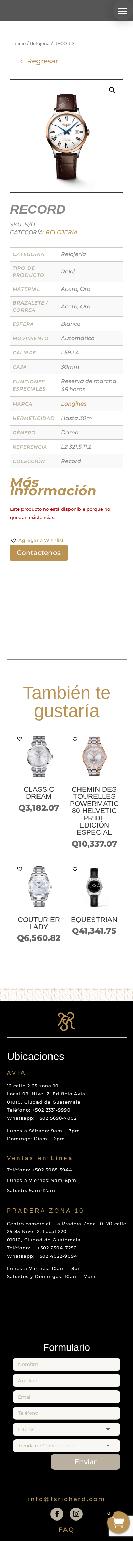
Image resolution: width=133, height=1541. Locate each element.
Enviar (86, 1462)
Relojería (40, 43)
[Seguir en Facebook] (56, 1514)
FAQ (67, 1529)
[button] (123, 10)
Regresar (42, 61)
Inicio (19, 43)
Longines (74, 403)
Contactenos (39, 553)
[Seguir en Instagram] (76, 1514)
